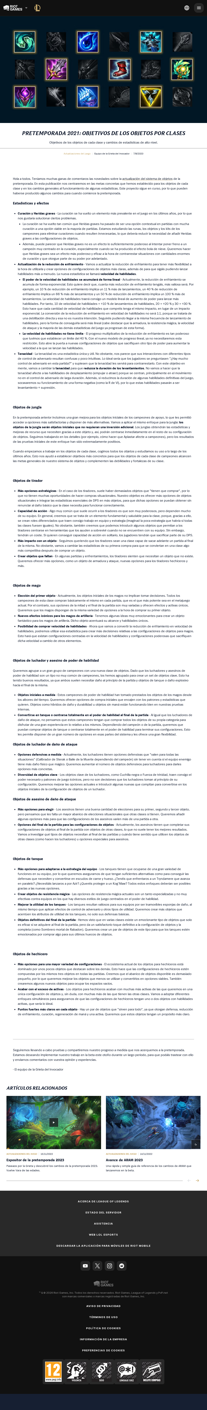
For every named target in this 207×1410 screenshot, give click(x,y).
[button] (77, 153)
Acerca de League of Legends (103, 1201)
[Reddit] (121, 1265)
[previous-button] (189, 1180)
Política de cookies (103, 1328)
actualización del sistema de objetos (147, 179)
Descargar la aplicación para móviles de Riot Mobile (103, 1245)
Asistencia (103, 1223)
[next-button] (197, 1180)
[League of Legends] (37, 8)
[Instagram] (109, 1265)
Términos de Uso (103, 1317)
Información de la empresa (103, 1339)
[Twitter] (97, 1265)
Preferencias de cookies (103, 1350)
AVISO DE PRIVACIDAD (103, 1306)
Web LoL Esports (103, 1234)
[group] (103, 1134)
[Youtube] (85, 1265)
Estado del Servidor (104, 1212)
